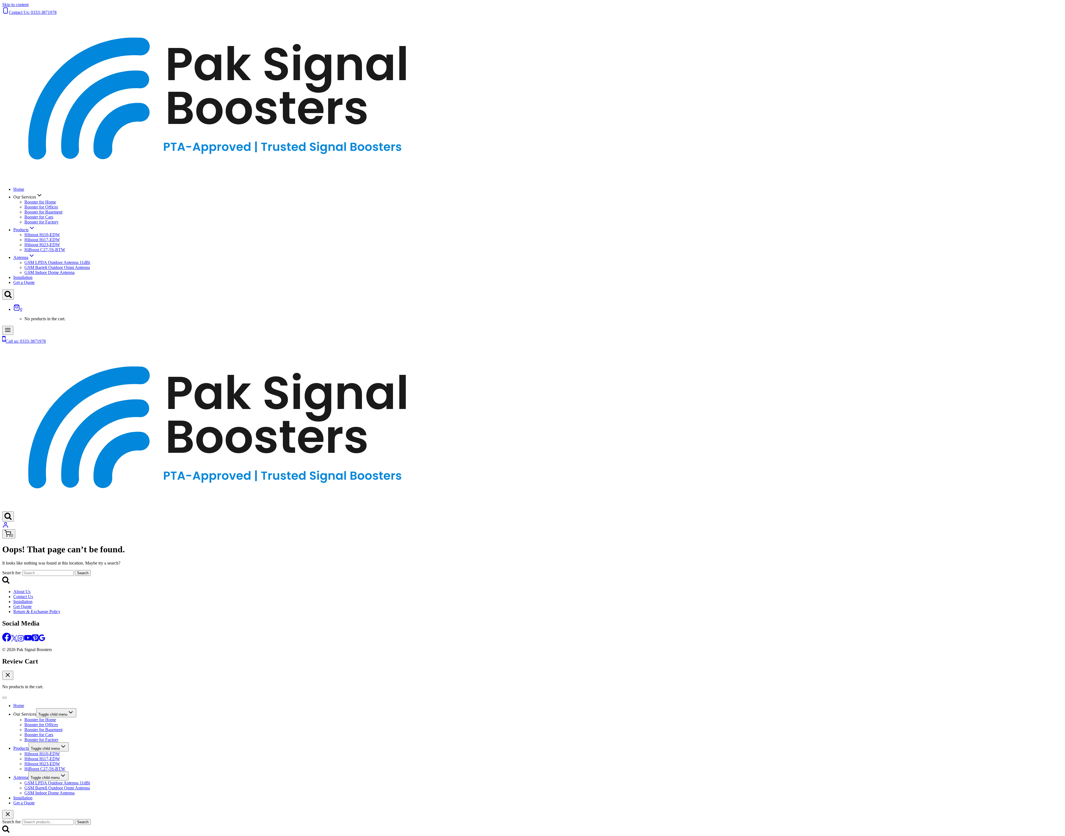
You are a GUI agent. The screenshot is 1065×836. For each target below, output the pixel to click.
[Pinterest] (35, 640)
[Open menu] (7, 330)
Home (18, 189)
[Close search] (7, 814)
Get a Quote (24, 282)
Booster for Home (40, 202)
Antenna (20, 777)
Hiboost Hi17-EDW (42, 239)
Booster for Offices (41, 207)
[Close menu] (4, 697)
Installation (22, 277)
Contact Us (23, 596)
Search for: (11, 821)
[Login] (5, 526)
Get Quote (22, 606)
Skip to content (15, 4)
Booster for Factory (41, 222)
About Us (22, 591)
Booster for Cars (38, 217)
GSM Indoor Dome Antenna (49, 272)
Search (82, 822)
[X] (14, 640)
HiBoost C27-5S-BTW (44, 249)
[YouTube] (28, 640)
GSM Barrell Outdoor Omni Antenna (57, 267)
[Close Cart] (7, 675)
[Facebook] (6, 640)
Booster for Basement (43, 212)
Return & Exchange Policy (36, 611)
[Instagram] (20, 640)
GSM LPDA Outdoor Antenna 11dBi (57, 262)
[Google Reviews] (42, 640)
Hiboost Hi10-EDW (42, 234)
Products (21, 748)
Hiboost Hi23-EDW (42, 244)
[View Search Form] (8, 294)
